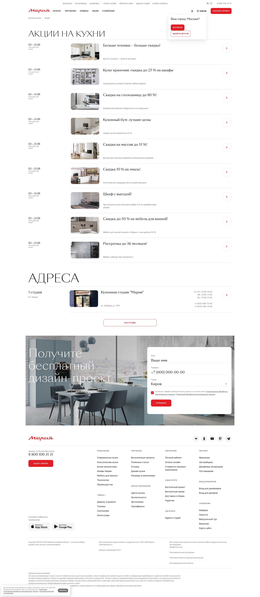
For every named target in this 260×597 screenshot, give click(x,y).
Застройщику (206, 462)
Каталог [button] (57, 11)
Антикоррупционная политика (181, 563)
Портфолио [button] (70, 11)
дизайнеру (95, 3)
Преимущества (105, 484)
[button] (201, 10)
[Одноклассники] (204, 438)
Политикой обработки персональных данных (195, 394)
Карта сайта (205, 528)
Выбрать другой (181, 34)
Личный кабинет (173, 457)
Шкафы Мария (104, 471)
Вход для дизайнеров (210, 488)
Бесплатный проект (175, 487)
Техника (101, 506)
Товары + (101, 495)
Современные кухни (107, 457)
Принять (63, 590)
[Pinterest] (220, 438)
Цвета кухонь (138, 493)
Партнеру (203, 451)
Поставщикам (206, 471)
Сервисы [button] (84, 11)
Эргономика (137, 502)
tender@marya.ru (105, 545)
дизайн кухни (33, 545)
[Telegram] (228, 438)
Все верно (177, 27)
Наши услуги (171, 480)
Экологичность (139, 497)
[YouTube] (212, 438)
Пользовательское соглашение (182, 552)
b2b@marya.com (176, 547)
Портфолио (136, 451)
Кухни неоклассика (107, 466)
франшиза (67, 3)
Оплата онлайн (172, 462)
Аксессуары (103, 515)
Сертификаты (138, 506)
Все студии (130, 323)
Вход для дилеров (207, 482)
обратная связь (126, 3)
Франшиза (204, 457)
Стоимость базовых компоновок (175, 468)
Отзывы (135, 466)
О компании (204, 503)
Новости (203, 514)
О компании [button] (108, 11)
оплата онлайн (109, 3)
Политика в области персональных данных (187, 558)
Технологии (103, 480)
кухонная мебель (78, 542)
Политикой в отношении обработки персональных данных (25, 590)
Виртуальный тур (208, 519)
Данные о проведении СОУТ (110, 550)
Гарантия (169, 500)
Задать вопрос (40, 463)
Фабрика (203, 510)
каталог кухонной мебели (50, 545)
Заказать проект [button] (221, 11)
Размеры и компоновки (143, 475)
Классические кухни (107, 462)
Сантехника (103, 511)
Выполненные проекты (143, 457)
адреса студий (143, 3)
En (211, 3)
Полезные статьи (140, 462)
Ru (208, 3)
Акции (95, 11)
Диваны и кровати (106, 502)
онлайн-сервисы (160, 3)
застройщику (81, 3)
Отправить (161, 403)
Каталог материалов (140, 486)
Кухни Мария (103, 451)
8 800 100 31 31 (224, 3)
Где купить (170, 511)
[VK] (196, 438)
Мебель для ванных (107, 475)
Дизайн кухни (138, 471)
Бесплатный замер (174, 491)
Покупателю (171, 451)
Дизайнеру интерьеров (211, 466)
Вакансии (204, 523)
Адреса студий (172, 518)
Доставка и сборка (174, 496)
